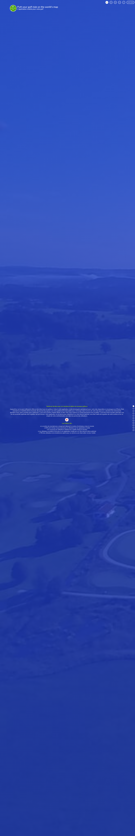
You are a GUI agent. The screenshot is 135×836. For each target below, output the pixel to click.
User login (130, 2)
